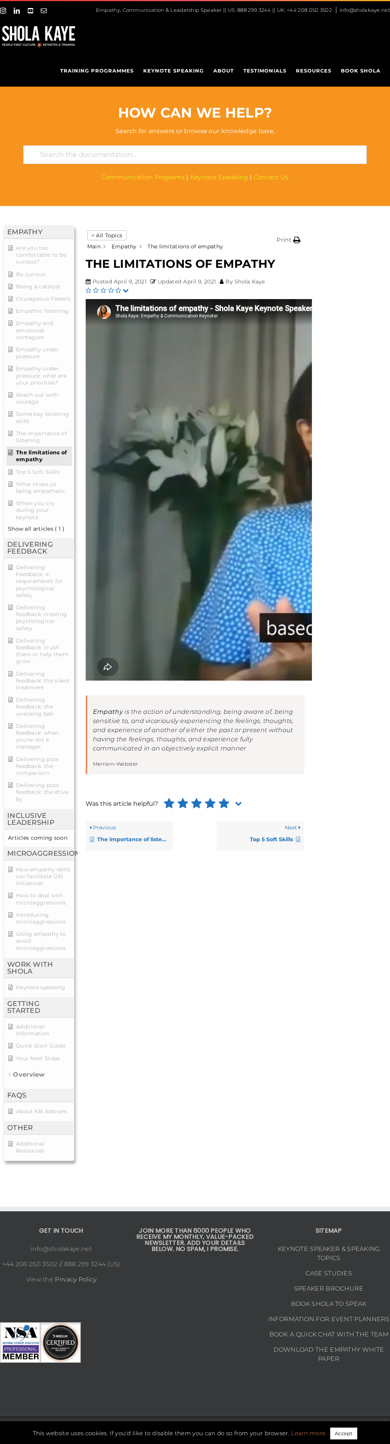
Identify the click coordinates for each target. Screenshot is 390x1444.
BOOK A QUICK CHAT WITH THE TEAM (328, 1334)
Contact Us (271, 177)
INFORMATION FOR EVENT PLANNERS (329, 1319)
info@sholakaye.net (365, 10)
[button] (288, 240)
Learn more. (308, 1433)
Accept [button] (344, 1433)
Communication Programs (143, 177)
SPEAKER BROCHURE (329, 1288)
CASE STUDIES (328, 1273)
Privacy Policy (75, 1279)
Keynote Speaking (219, 177)
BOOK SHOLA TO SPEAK (329, 1303)
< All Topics (107, 235)
